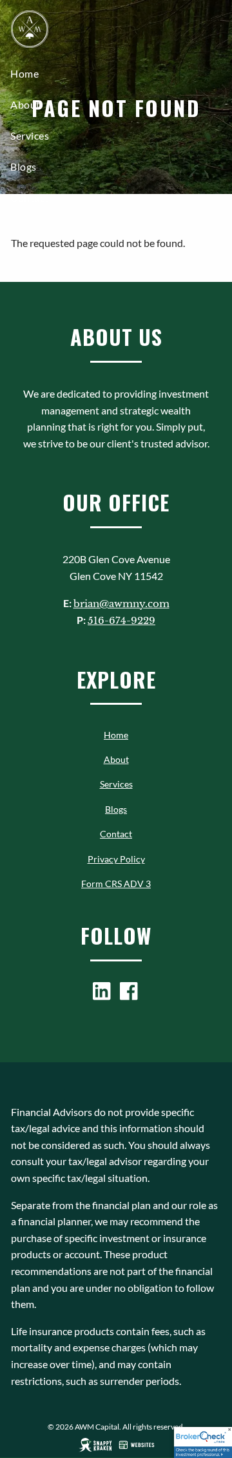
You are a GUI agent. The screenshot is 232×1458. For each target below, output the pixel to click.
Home (24, 73)
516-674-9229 (121, 620)
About (25, 104)
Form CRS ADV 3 (116, 883)
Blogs (23, 166)
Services (29, 135)
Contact (29, 197)
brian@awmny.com (121, 603)
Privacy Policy (116, 858)
